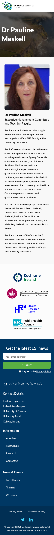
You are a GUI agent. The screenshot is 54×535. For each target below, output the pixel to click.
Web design (28, 530)
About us (11, 438)
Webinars (11, 495)
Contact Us (12, 460)
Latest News (13, 480)
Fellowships (12, 445)
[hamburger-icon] (48, 6)
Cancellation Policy (36, 511)
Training (10, 487)
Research (11, 453)
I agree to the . (36, 371)
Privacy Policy (43, 371)
